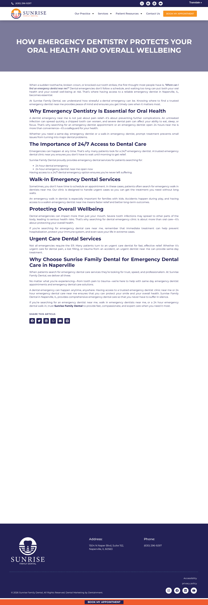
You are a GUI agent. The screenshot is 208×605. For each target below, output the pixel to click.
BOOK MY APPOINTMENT (104, 602)
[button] (32, 321)
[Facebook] (148, 3)
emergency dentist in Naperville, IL (156, 91)
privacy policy (189, 583)
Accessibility (190, 578)
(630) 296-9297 (153, 545)
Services (103, 13)
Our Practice (82, 13)
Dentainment (95, 592)
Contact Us (153, 13)
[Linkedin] (154, 3)
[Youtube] (161, 3)
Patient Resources (127, 13)
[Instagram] (142, 3)
